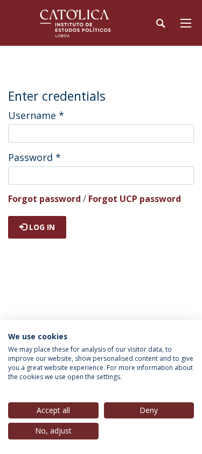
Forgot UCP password (134, 199)
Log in (41, 227)
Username (36, 115)
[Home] (75, 23)
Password (34, 157)
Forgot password (44, 199)
